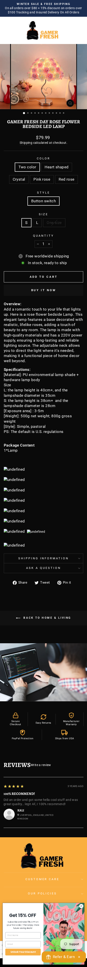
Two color (27, 167)
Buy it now (43, 290)
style (43, 192)
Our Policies (42, 893)
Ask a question (43, 568)
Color (43, 158)
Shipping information (43, 558)
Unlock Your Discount (22, 951)
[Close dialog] (81, 906)
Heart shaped (56, 167)
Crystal (19, 179)
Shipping (26, 142)
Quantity (43, 235)
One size (54, 223)
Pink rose (41, 179)
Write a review (41, 764)
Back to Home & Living (46, 617)
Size (43, 214)
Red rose (66, 179)
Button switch (43, 201)
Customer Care (42, 879)
